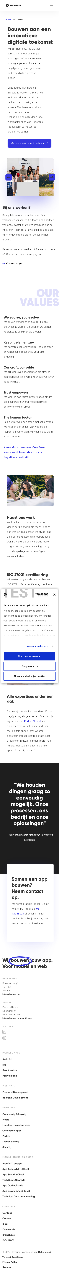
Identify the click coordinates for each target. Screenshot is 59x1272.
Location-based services (16, 1125)
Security (6, 1147)
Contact (7, 1212)
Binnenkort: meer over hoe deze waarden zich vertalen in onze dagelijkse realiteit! (24, 452)
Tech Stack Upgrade (13, 1180)
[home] (13, 5)
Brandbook (8, 1234)
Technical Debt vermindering (18, 1196)
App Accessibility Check (15, 1169)
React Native (9, 1070)
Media (5, 1119)
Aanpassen (28, 666)
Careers (6, 1218)
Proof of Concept (12, 1163)
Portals (6, 1136)
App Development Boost (16, 1191)
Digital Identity (10, 1141)
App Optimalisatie (12, 1185)
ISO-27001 (8, 1240)
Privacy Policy (9, 1262)
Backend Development (15, 1097)
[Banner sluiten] (54, 595)
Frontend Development (15, 1092)
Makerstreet (44, 1252)
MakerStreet (32, 721)
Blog (5, 1223)
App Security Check (13, 1174)
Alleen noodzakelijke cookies (29, 676)
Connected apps (11, 1130)
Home (8, 19)
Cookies (6, 1267)
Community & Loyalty (14, 1114)
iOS (4, 1064)
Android (6, 1059)
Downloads (8, 1229)
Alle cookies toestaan (29, 656)
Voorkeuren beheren (38, 646)
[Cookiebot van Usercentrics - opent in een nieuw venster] (36, 595)
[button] (51, 5)
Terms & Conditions (12, 1257)
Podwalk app (9, 1075)
